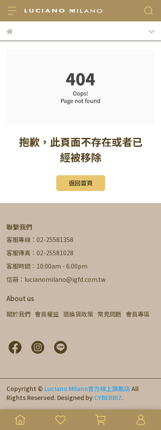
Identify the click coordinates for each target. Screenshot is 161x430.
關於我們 (18, 314)
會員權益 (47, 314)
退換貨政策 (78, 314)
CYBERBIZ (108, 397)
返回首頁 (81, 183)
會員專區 (138, 314)
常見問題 (109, 314)
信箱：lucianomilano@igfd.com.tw (56, 279)
